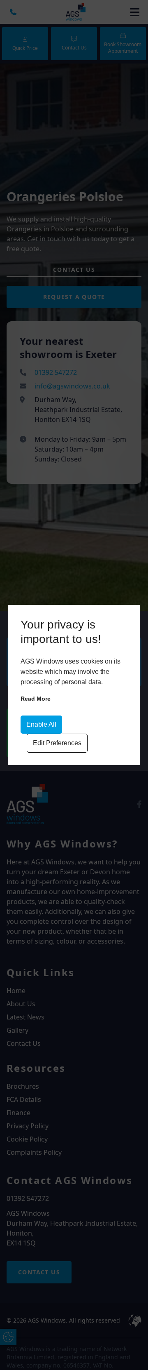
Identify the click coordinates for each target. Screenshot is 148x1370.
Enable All (41, 724)
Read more (36, 698)
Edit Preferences (57, 742)
